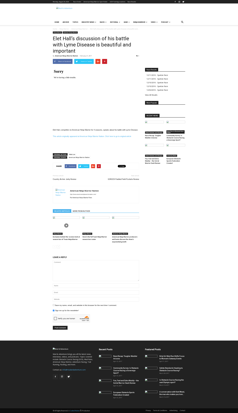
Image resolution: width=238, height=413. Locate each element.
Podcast (164, 22)
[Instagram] (179, 1)
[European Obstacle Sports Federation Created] (175, 150)
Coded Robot (75, 411)
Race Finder (77, 2)
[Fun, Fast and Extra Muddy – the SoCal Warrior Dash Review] (154, 150)
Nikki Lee (72, 154)
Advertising (173, 410)
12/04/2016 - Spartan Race (157, 90)
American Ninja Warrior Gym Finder (95, 2)
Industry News (88, 22)
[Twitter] (183, 1)
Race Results (132, 2)
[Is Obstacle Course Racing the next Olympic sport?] (151, 383)
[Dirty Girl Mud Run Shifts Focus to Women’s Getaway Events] (151, 359)
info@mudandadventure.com (74, 370)
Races (102, 22)
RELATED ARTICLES (62, 211)
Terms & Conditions (160, 410)
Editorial (114, 22)
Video (153, 22)
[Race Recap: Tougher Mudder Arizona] (154, 127)
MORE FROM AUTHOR (81, 211)
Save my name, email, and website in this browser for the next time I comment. (86, 305)
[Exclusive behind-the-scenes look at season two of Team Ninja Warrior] (66, 225)
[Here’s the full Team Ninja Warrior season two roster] (95, 225)
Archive (66, 22)
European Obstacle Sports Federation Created (173, 161)
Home (57, 22)
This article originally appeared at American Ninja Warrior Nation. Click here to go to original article (92, 136)
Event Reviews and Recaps (154, 132)
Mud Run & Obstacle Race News (175, 131)
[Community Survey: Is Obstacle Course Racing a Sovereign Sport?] (175, 127)
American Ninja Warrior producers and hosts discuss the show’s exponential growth (124, 239)
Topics (75, 22)
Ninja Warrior (139, 22)
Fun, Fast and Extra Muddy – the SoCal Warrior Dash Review (152, 161)
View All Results (151, 95)
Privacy (148, 410)
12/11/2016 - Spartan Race (157, 75)
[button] (182, 22)
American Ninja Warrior (79, 29)
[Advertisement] (140, 12)
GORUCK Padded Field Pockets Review (123, 179)
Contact (182, 410)
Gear (126, 22)
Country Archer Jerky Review (64, 179)
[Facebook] (175, 1)
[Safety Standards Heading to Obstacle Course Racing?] (151, 371)
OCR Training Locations (117, 2)
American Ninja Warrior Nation (66, 56)
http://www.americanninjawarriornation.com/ (83, 194)
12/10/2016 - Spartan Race (157, 82)
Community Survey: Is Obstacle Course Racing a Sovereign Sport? (175, 138)
